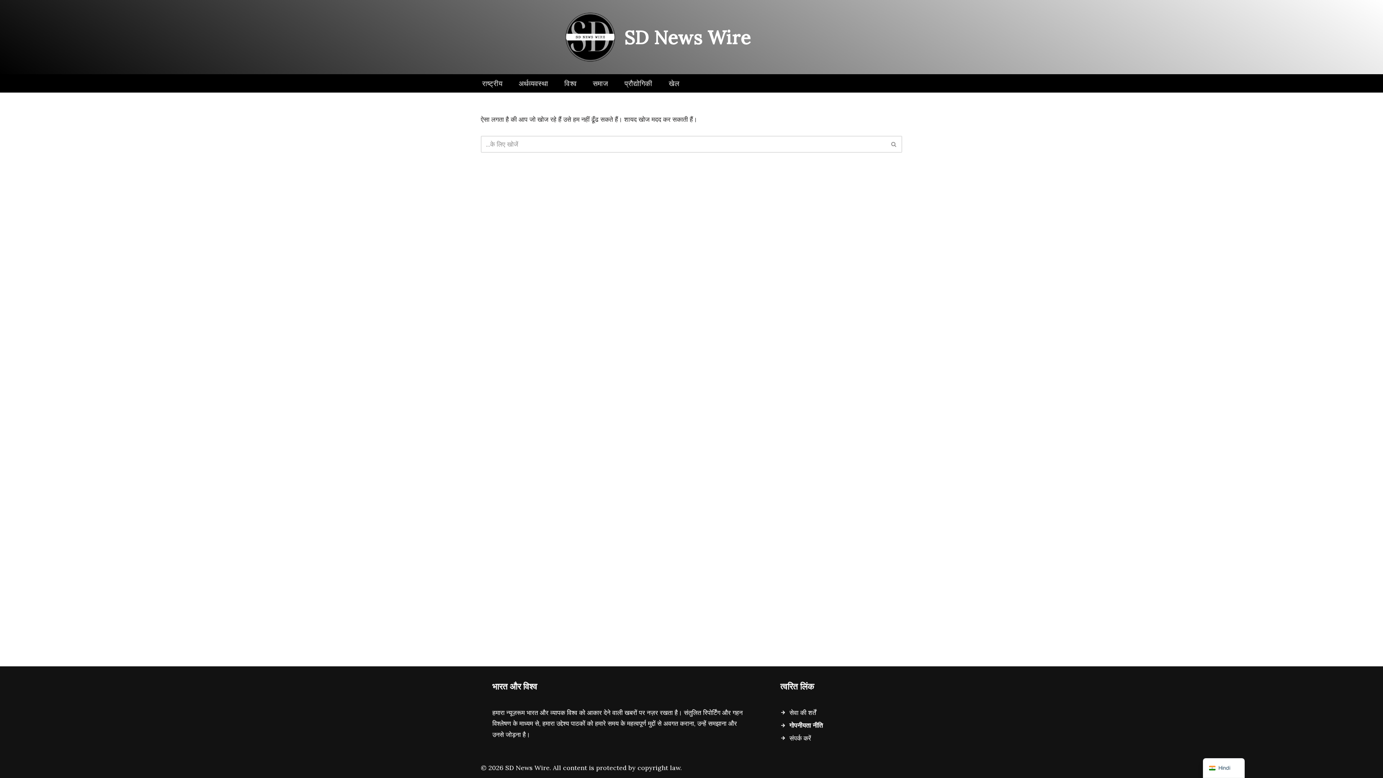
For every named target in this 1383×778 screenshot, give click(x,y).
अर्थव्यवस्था (533, 83)
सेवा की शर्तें (802, 712)
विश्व (570, 83)
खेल (674, 83)
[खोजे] (894, 144)
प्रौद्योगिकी (639, 83)
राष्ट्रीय (492, 83)
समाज (600, 83)
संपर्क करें (800, 738)
